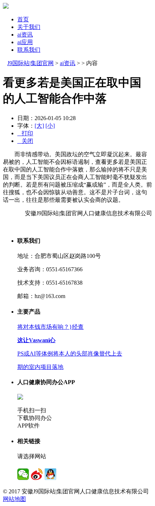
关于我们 (28, 27)
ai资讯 (25, 34)
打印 (25, 133)
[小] (50, 126)
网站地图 (14, 499)
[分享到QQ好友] (50, 474)
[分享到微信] (23, 474)
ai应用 (25, 42)
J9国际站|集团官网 (30, 63)
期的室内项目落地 (40, 367)
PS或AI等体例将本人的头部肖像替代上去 (69, 353)
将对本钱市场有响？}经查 (50, 327)
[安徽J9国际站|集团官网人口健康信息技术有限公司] (6, 7)
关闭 (25, 141)
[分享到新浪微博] (37, 474)
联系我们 (28, 50)
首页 (23, 19)
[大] (39, 126)
